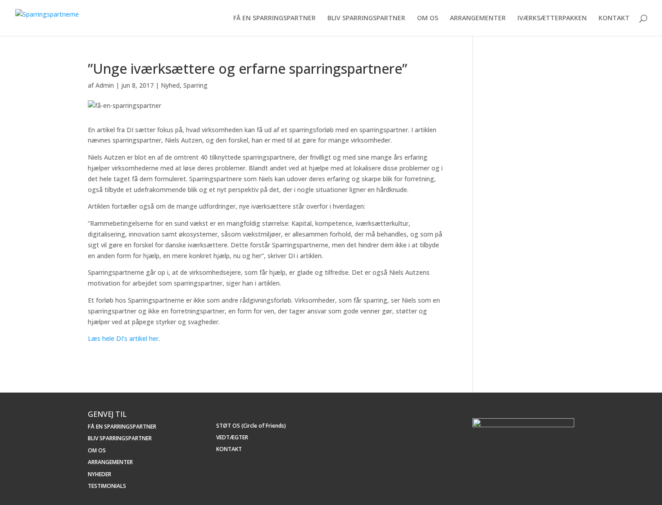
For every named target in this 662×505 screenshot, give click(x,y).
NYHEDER (99, 474)
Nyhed (170, 85)
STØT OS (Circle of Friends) (251, 425)
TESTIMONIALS (107, 486)
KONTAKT (614, 18)
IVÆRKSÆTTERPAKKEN (552, 18)
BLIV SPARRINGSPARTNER (366, 18)
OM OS (427, 18)
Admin (104, 85)
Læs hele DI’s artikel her (123, 338)
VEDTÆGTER (232, 437)
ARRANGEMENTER (478, 18)
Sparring (195, 85)
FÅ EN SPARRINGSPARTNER (274, 18)
